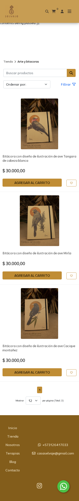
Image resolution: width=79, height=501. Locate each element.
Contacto (12, 470)
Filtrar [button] (66, 84)
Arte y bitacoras (28, 61)
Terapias (13, 453)
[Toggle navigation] (69, 11)
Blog (12, 462)
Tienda (8, 61)
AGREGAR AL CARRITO (32, 183)
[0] (54, 11)
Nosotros (12, 445)
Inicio (12, 428)
